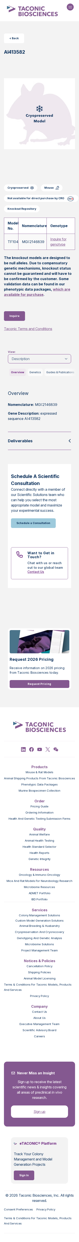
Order (39, 801)
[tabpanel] (39, 409)
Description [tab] (21, 359)
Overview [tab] (17, 372)
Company (39, 1006)
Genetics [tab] (35, 372)
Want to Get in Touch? (40, 555)
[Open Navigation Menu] (70, 7)
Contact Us (35, 572)
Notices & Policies (39, 961)
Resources (39, 869)
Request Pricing (39, 684)
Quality (39, 829)
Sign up (39, 1111)
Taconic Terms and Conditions (28, 329)
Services (39, 910)
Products (39, 767)
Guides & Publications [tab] (60, 372)
